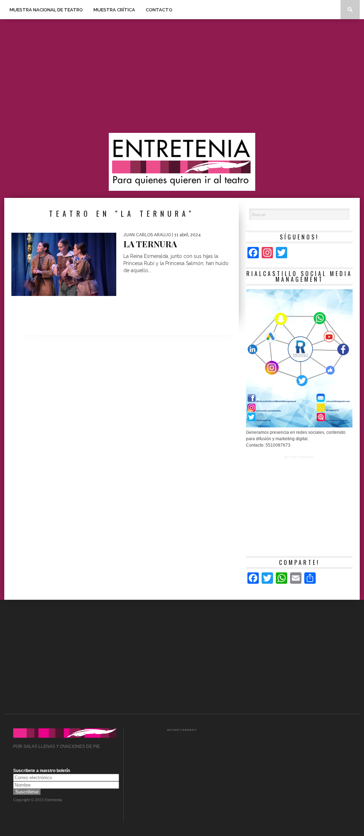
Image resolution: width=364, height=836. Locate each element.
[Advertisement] (182, 76)
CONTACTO (159, 9)
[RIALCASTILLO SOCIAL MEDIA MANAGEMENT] (299, 426)
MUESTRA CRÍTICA (114, 9)
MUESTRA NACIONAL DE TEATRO (46, 9)
